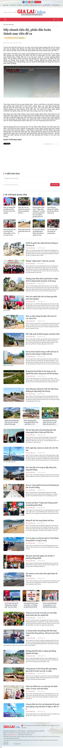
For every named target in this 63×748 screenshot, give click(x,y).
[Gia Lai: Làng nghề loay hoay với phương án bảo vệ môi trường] (13, 491)
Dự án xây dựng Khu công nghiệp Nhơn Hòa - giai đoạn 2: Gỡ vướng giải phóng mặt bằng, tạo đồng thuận (31, 422)
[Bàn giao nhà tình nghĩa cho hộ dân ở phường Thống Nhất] (13, 562)
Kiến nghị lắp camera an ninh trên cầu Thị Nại (42, 449)
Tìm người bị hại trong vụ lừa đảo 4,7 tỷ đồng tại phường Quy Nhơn (31, 605)
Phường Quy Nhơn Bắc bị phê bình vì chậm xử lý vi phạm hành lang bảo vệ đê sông (42, 280)
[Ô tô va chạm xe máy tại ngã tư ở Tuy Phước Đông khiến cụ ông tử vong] (13, 544)
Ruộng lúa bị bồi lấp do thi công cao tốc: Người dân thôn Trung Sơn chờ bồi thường (42, 372)
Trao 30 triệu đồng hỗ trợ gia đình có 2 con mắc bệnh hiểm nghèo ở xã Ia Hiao (50, 605)
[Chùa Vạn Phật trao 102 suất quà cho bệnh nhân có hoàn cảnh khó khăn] (13, 692)
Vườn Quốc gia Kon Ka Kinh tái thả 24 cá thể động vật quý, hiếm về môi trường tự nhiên (50, 422)
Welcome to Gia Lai (37, 5)
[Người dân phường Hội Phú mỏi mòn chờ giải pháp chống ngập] (11, 413)
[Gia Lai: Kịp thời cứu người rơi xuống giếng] (53, 223)
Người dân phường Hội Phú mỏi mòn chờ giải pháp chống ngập (12, 422)
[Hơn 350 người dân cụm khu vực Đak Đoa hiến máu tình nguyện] (9, 201)
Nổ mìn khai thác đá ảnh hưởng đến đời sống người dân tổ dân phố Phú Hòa (41, 431)
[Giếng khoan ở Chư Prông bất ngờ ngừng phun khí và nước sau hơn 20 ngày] (13, 674)
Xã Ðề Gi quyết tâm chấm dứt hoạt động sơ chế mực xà (42, 244)
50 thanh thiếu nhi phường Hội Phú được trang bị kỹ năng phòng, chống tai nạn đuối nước (42, 633)
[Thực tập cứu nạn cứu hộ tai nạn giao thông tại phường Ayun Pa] (24, 201)
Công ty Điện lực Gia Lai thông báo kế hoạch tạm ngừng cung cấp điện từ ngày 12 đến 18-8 (43, 706)
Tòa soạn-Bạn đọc (8, 24)
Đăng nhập (37, 2)
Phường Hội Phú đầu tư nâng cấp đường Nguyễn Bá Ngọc (41, 652)
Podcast (27, 5)
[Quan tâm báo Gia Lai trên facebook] (23, 2)
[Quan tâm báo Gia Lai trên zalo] (26, 2)
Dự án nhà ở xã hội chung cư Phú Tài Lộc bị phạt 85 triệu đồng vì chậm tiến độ (42, 353)
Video (6, 5)
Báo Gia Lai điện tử (31, 12)
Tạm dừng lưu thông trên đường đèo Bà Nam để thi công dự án (52, 210)
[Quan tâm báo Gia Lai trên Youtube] (29, 2)
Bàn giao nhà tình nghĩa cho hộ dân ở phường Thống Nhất (40, 557)
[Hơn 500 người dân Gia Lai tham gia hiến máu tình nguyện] (13, 302)
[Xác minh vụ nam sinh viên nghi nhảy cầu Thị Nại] (13, 579)
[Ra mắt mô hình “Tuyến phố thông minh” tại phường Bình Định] (13, 509)
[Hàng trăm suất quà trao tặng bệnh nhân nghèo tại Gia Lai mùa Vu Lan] (9, 223)
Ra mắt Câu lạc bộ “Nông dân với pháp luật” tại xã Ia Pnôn (11, 605)
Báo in (20, 5)
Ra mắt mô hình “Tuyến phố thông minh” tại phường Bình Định (42, 504)
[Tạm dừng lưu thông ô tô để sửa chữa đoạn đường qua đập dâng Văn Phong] (13, 395)
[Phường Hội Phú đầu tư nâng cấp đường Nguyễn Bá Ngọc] (13, 657)
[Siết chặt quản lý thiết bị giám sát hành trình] (13, 340)
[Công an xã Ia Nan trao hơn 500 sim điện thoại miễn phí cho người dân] (13, 619)
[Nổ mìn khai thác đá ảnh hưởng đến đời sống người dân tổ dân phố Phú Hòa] (13, 436)
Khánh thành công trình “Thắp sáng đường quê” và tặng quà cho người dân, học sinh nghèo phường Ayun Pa (39, 212)
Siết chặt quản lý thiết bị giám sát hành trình (43, 334)
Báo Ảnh (13, 5)
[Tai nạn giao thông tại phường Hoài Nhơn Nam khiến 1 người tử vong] (39, 223)
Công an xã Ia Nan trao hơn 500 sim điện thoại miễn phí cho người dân (41, 614)
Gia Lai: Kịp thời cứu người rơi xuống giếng (52, 231)
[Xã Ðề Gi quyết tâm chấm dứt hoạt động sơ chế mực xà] (13, 249)
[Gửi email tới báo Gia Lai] (32, 2)
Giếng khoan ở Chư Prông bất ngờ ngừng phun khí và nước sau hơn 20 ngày (41, 670)
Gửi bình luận (55, 184)
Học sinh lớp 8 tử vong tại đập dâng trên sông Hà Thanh (41, 468)
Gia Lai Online (11, 726)
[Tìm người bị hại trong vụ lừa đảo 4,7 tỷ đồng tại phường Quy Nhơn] (31, 595)
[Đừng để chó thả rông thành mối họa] (13, 526)
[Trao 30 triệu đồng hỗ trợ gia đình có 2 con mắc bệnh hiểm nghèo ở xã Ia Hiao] (50, 595)
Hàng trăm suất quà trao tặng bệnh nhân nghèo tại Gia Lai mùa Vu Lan (9, 232)
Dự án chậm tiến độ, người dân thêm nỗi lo (24, 231)
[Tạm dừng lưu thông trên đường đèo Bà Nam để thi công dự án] (53, 201)
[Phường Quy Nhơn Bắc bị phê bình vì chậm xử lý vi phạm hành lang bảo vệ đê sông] (13, 284)
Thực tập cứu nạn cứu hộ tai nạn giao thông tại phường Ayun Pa (24, 210)
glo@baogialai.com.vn (12, 734)
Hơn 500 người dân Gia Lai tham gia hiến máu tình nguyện (41, 298)
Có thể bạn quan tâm (16, 195)
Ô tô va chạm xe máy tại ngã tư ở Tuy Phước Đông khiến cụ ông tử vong (42, 539)
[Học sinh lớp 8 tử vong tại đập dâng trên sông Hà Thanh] (13, 473)
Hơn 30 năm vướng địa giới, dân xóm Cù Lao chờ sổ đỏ (41, 317)
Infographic (56, 5)
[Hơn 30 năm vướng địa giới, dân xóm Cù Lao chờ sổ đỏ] (13, 322)
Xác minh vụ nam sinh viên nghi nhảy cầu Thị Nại (42, 575)
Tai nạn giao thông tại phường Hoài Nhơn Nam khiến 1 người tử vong (38, 232)
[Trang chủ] (5, 19)
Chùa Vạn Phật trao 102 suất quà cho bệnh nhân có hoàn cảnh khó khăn (41, 687)
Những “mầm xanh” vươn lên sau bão (40, 261)
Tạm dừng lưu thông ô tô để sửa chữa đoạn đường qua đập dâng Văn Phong (42, 390)
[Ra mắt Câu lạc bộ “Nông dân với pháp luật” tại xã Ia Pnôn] (11, 595)
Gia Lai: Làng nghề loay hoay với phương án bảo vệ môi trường (42, 486)
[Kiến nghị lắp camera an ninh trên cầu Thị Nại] (13, 454)
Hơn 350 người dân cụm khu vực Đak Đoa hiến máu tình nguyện (9, 210)
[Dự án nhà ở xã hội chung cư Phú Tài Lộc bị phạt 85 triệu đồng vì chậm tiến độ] (13, 357)
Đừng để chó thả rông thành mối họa (40, 520)
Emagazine (47, 5)
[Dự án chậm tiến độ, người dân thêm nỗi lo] (24, 223)
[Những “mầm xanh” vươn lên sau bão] (13, 267)
